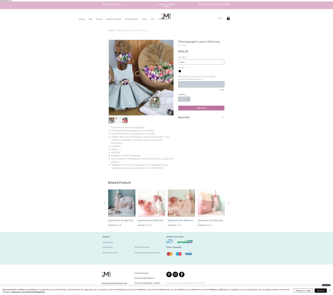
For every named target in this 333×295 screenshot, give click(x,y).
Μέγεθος (182, 57)
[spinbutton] (184, 99)
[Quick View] (121, 203)
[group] (166, 209)
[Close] (329, 290)
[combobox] (201, 62)
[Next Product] (228, 203)
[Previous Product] (104, 203)
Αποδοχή (321, 290)
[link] (228, 18)
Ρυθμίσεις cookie (303, 290)
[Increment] (188, 99)
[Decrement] (180, 99)
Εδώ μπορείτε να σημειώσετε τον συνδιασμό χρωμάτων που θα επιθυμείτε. (196, 77)
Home (111, 30)
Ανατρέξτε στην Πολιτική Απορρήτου (28, 291)
